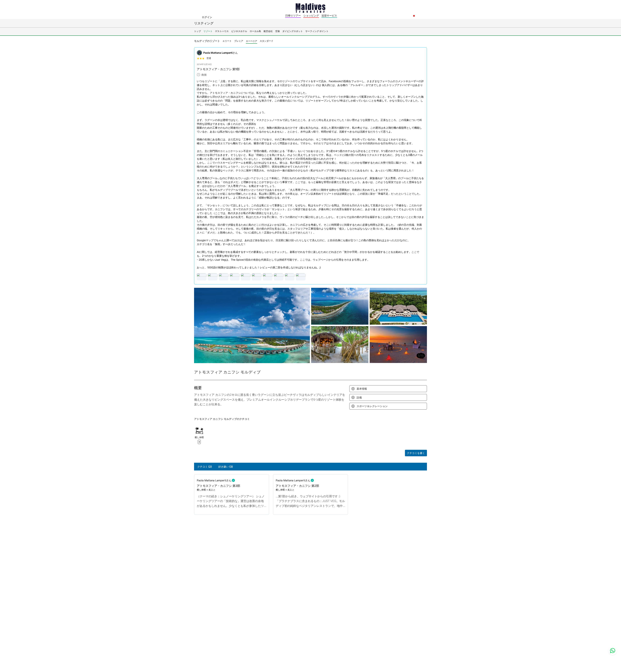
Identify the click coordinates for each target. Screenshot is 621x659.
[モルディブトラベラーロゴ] (310, 7)
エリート (227, 40)
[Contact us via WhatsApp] (612, 650)
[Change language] (414, 16)
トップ (197, 31)
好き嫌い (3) (225, 466)
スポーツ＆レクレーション (372, 406)
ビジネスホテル (239, 31)
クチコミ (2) (204, 466)
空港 (277, 31)
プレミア (238, 40)
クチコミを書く (416, 453)
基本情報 (362, 388)
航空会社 (268, 31)
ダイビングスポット (292, 31)
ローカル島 (255, 31)
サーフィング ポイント (316, 31)
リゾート (207, 31)
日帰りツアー (293, 15)
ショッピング (311, 15)
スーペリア (251, 41)
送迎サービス (329, 15)
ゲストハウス (222, 31)
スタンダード (266, 40)
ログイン (207, 17)
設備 (359, 397)
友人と (212, 489)
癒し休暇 (201, 489)
